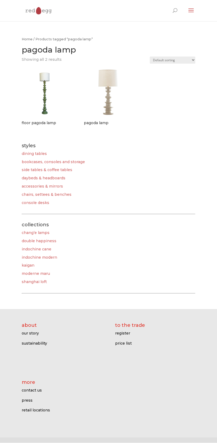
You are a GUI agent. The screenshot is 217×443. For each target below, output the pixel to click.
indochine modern (39, 257)
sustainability (34, 343)
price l (121, 343)
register (122, 333)
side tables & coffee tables (47, 169)
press (27, 400)
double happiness (39, 240)
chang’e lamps (35, 232)
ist (129, 343)
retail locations (36, 410)
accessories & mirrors (42, 186)
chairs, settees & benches (46, 194)
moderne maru (36, 273)
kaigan (28, 265)
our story (30, 333)
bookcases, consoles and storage (53, 161)
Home (27, 39)
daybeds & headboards (43, 178)
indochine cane (36, 249)
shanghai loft (34, 281)
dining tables (34, 153)
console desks (35, 202)
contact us (32, 390)
